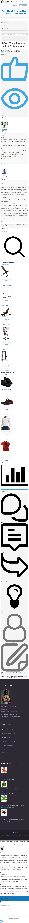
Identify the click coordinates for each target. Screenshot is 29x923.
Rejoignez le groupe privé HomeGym (9, 749)
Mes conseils (3, 26)
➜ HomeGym (24, 1)
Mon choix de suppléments (7, 745)
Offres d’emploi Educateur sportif (8, 752)
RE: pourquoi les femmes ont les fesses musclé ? (11, 817)
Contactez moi (5, 756)
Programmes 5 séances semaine (7, 774)
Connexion (14, 5)
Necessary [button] (2, 870)
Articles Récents (4, 24)
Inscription (23, 5)
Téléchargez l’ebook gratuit (7, 729)
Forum (2, 22)
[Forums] (1, 34)
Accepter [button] (27, 844)
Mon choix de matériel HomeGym (8, 741)
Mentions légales (24, 835)
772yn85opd (13, 642)
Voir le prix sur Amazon (6, 279)
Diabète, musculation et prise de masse (16, 672)
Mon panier (6, 1)
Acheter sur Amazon (7, 389)
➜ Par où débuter (16, 1)
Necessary (4, 872)
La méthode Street (12, 835)
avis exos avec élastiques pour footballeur (9, 788)
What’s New (3, 25)
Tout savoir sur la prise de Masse (8, 733)
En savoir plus (3, 846)
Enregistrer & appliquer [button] (5, 895)
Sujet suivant (3, 227)
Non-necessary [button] (3, 883)
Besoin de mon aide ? (5, 28)
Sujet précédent (4, 225)
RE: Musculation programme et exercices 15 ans (11, 802)
